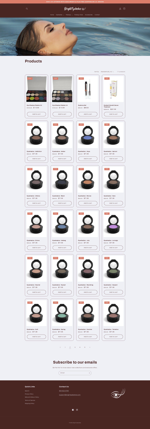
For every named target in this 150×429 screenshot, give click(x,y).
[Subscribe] (89, 373)
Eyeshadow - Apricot (110, 151)
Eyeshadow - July (84, 240)
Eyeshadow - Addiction (34, 151)
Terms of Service (30, 400)
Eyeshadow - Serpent (111, 285)
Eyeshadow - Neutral (33, 285)
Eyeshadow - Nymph (59, 285)
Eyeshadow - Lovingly (111, 240)
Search (27, 391)
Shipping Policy (29, 403)
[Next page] (90, 347)
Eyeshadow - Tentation (111, 329)
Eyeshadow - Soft (32, 329)
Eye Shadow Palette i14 (60, 105)
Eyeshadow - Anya (84, 151)
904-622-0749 (64, 391)
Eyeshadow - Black (58, 196)
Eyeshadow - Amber (58, 151)
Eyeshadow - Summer (85, 329)
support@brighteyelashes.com (70, 395)
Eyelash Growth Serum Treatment (111, 106)
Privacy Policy (29, 394)
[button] (27, 9)
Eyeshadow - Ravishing (85, 285)
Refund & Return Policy (32, 397)
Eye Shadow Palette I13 (34, 105)
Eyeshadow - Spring (58, 329)
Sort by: (96, 71)
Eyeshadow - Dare (109, 196)
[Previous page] (60, 347)
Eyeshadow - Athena (33, 196)
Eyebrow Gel (82, 105)
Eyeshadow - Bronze (84, 196)
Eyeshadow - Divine (33, 240)
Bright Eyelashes (77, 422)
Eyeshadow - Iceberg (59, 240)
